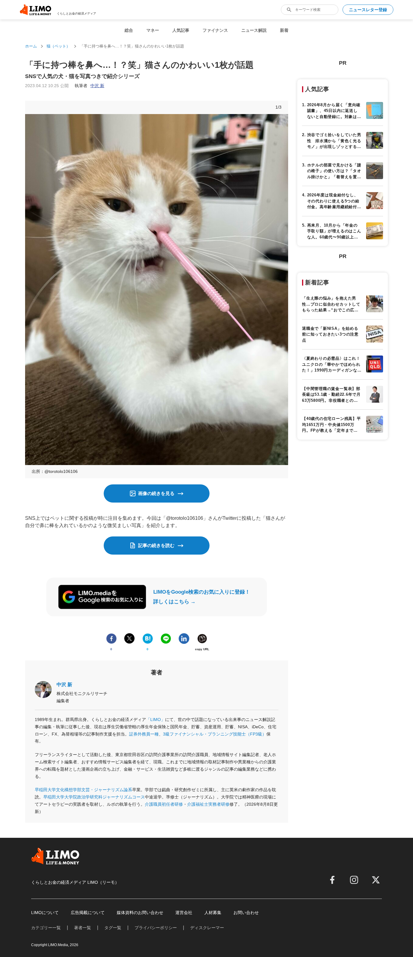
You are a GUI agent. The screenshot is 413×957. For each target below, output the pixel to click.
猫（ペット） (58, 46)
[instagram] (354, 880)
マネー (152, 30)
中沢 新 (64, 684)
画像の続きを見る (156, 493)
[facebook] (332, 880)
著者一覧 (82, 927)
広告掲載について (88, 912)
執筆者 (89, 85)
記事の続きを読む (156, 545)
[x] (376, 880)
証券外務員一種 (144, 734)
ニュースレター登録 (368, 9)
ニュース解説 (254, 30)
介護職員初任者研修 (164, 804)
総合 (129, 30)
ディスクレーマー (207, 927)
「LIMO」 (155, 719)
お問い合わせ (246, 912)
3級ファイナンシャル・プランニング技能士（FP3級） (214, 734)
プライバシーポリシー (156, 927)
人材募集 (212, 912)
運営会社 (183, 912)
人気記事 (180, 30)
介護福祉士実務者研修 (208, 804)
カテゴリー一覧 (46, 927)
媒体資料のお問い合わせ (140, 912)
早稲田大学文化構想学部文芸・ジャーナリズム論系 (83, 789)
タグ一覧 (112, 927)
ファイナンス (215, 30)
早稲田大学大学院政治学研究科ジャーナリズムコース (94, 797)
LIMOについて (45, 912)
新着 (284, 30)
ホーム (31, 46)
